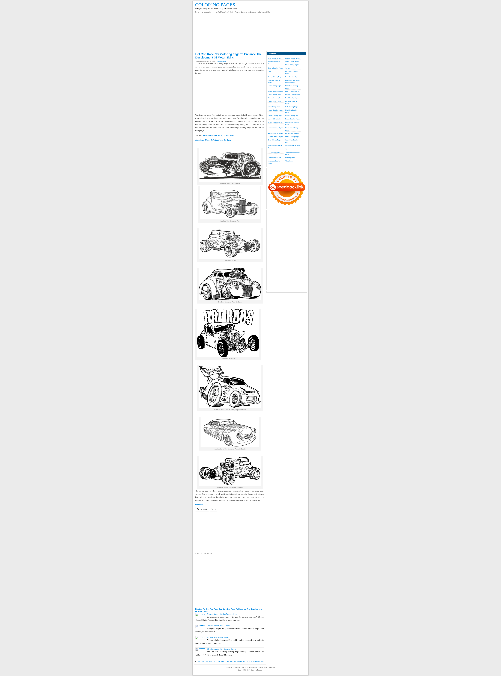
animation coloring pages (274, 63)
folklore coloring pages (275, 98)
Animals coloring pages (292, 58)
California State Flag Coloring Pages (210, 661)
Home (197, 12)
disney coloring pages (275, 77)
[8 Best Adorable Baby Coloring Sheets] (201, 648)
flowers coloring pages (292, 94)
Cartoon (287, 68)
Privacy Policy (263, 668)
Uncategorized (207, 12)
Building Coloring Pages (275, 68)
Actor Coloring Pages (274, 58)
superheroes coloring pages (275, 147)
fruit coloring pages (274, 101)
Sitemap (272, 668)
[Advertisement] (250, 32)
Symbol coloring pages (292, 145)
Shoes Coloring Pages (292, 136)
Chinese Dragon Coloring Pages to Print (222, 614)
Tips (286, 149)
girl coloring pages (274, 107)
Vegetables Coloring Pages (274, 162)
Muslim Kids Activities (274, 119)
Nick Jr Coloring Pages (275, 122)
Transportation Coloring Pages (292, 153)
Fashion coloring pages (275, 91)
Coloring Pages (215, 4)
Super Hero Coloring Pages (291, 141)
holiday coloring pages (275, 110)
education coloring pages (274, 81)
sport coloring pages (274, 140)
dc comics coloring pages (291, 72)
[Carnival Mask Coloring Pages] (201, 625)
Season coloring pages (275, 136)
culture (270, 71)
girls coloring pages (291, 107)
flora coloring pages (274, 94)
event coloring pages (275, 86)
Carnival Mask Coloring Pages (218, 626)
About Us (229, 668)
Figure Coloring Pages (292, 91)
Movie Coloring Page (291, 115)
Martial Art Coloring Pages (291, 111)
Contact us (244, 668)
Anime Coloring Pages (292, 61)
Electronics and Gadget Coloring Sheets (292, 81)
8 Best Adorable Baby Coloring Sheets (221, 649)
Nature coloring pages (292, 119)
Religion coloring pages (275, 133)
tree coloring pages (274, 157)
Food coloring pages (292, 98)
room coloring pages (292, 133)
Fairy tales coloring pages (291, 87)
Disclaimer (253, 668)
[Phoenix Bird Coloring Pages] (201, 637)
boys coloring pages (292, 65)
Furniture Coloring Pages (291, 102)
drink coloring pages (292, 77)
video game (289, 161)
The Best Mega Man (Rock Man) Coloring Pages (244, 661)
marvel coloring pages (275, 115)
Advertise (236, 668)
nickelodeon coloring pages (292, 123)
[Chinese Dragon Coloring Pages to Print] (201, 614)
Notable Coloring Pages (275, 128)
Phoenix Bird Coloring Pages (218, 637)
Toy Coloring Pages (274, 152)
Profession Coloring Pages (291, 129)
